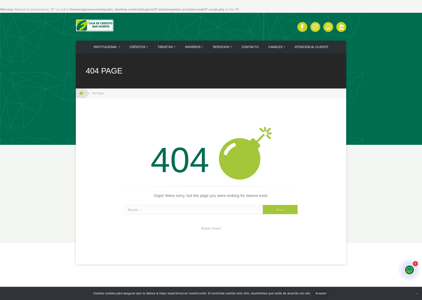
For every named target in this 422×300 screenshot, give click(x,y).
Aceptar (321, 293)
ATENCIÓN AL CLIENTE (311, 47)
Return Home (211, 228)
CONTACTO (250, 47)
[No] (416, 293)
